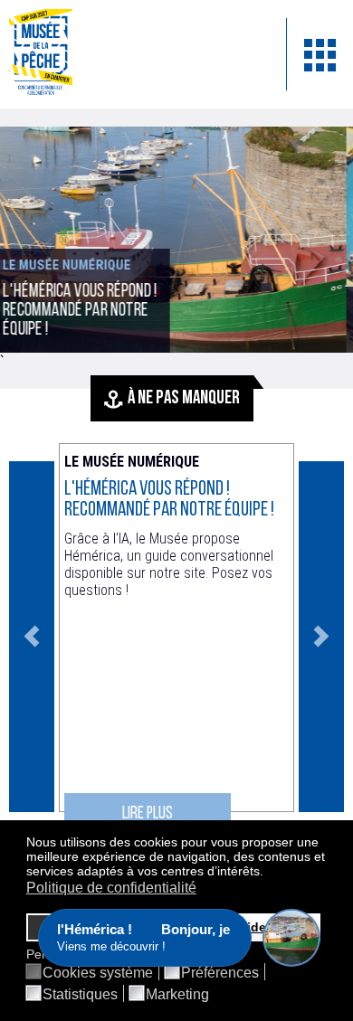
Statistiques (80, 995)
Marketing (177, 995)
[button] (268, 872)
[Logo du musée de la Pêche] (134, 54)
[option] (176, 636)
